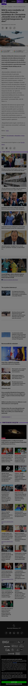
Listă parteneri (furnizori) (4, 679)
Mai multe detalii (15, 662)
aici (11, 667)
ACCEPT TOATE (14, 682)
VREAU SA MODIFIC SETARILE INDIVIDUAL (14, 683)
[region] (14, 670)
